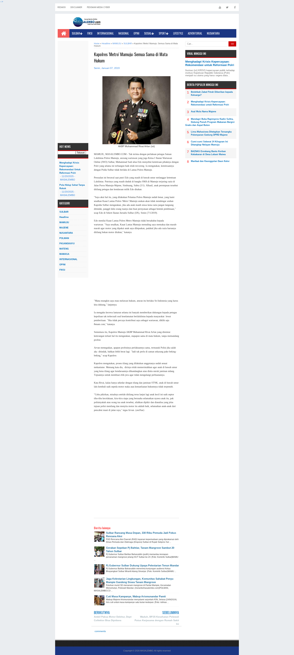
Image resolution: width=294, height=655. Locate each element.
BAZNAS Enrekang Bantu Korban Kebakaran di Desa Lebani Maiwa (208, 153)
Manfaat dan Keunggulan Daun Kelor (210, 161)
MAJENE (64, 227)
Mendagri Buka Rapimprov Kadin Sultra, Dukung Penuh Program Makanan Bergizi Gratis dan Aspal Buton (210, 122)
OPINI (136, 33)
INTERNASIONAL (105, 33)
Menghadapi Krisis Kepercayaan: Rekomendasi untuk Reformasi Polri (69, 167)
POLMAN (64, 238)
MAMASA (64, 254)
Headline (64, 217)
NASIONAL (123, 33)
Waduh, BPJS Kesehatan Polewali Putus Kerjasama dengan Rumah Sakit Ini (157, 620)
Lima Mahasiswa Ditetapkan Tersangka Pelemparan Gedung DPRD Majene (211, 133)
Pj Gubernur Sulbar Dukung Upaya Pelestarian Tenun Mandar (142, 565)
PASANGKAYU (67, 243)
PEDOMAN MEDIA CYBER (98, 7)
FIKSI (89, 33)
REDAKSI (62, 7)
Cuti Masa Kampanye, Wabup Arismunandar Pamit (136, 596)
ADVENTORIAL (195, 33)
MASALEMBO (146, 651)
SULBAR (76, 33)
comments (100, 631)
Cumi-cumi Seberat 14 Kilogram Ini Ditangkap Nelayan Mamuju (209, 143)
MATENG (64, 248)
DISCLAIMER (76, 7)
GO (232, 44)
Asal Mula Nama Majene (203, 111)
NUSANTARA (213, 33)
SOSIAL (147, 33)
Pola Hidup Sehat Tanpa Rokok (72, 187)
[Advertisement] (73, 92)
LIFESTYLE (178, 33)
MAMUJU (64, 222)
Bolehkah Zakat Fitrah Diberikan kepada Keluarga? (212, 93)
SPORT (162, 33)
